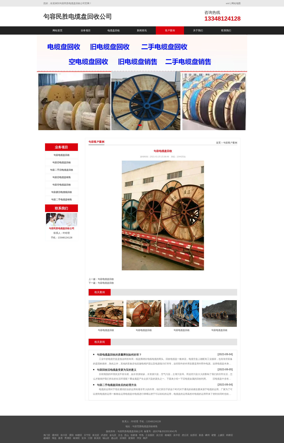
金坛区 (112, 435)
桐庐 (145, 438)
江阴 (90, 438)
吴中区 (176, 435)
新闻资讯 (142, 30)
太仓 (120, 435)
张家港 (133, 435)
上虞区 (221, 435)
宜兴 (84, 438)
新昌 (201, 435)
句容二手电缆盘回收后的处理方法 (116, 385)
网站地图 (236, 3)
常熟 (141, 435)
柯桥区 (229, 435)
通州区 (55, 435)
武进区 (104, 435)
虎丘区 (185, 435)
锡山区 (106, 438)
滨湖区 (123, 438)
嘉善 (60, 438)
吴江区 (159, 435)
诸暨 (213, 435)
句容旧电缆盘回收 (61, 162)
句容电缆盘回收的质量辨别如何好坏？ (119, 354)
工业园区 (149, 435)
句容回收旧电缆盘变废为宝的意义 (116, 369)
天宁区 (87, 435)
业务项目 (86, 30)
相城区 (168, 435)
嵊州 (207, 435)
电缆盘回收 (113, 30)
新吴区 (97, 438)
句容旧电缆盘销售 (61, 177)
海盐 (54, 438)
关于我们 (198, 30)
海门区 (46, 435)
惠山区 (114, 438)
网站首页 (57, 30)
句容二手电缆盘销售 (61, 199)
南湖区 (76, 438)
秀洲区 (67, 438)
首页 (218, 143)
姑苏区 (193, 435)
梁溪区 (131, 438)
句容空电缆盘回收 (61, 184)
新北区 (95, 435)
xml (227, 3)
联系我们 (226, 30)
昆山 (126, 435)
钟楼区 (78, 435)
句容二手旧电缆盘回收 (61, 170)
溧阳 (71, 435)
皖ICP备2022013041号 (165, 431)
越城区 (46, 438)
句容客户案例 (230, 143)
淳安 (139, 438)
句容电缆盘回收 (62, 155)
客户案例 (170, 30)
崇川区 (63, 435)
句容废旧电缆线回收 (61, 192)
